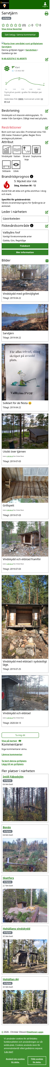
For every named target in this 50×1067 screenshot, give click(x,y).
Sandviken (31, 49)
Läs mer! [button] (8, 1052)
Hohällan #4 (11, 979)
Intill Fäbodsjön (13, 776)
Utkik (16, 171)
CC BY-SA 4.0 (10, 456)
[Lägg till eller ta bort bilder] (47, 260)
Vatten (17, 156)
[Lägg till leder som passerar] (46, 212)
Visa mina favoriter (12, 28)
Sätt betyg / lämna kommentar (20, 34)
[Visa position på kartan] (20, 740)
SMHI (20, 99)
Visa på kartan (9, 740)
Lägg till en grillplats (13, 764)
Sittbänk (6, 171)
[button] (6, 84)
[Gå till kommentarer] (29, 25)
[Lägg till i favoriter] (37, 25)
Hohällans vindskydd (16, 928)
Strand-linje (26, 158)
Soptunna (36, 156)
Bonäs (7, 827)
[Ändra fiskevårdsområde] (46, 226)
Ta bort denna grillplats (14, 760)
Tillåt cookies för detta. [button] (37, 1060)
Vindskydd (7, 156)
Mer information (25, 252)
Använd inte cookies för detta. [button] (15, 1060)
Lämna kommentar (12, 754)
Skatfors (8, 878)
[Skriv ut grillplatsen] (46, 13)
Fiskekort (25, 245)
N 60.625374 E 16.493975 (14, 58)
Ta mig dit (20, 735)
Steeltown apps (35, 1031)
